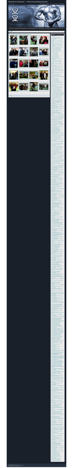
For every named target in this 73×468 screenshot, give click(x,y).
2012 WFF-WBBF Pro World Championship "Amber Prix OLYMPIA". (57, 299)
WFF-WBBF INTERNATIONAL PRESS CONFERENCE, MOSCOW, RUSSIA (56, 334)
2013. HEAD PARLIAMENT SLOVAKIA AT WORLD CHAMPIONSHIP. (56, 250)
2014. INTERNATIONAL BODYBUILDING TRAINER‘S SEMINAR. (56, 238)
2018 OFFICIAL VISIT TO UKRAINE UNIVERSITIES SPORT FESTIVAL (56, 112)
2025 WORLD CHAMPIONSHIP (55, 37)
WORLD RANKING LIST (33, 28)
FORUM (47, 3)
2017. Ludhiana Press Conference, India (56, 146)
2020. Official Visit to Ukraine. (55, 74)
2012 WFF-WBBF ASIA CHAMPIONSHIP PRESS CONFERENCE (56, 359)
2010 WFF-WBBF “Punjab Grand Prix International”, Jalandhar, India (56, 405)
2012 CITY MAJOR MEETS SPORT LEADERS (57, 352)
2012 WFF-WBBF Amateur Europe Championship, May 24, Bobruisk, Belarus (57, 336)
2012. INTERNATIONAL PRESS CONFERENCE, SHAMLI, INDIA (55, 323)
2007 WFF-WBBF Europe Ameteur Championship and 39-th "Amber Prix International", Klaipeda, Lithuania (56, 443)
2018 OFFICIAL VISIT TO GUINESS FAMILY (57, 123)
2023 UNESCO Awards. (54, 52)
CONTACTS (56, 3)
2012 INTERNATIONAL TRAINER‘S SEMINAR (57, 355)
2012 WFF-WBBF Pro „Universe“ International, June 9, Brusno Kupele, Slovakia (57, 328)
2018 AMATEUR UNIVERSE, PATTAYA (56, 95)
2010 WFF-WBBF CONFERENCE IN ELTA (57, 411)
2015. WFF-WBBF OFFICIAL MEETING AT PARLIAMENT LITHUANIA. (56, 184)
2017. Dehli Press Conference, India (56, 149)
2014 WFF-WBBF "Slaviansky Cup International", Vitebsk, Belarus (55, 213)
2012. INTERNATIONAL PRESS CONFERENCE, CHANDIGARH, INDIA (56, 325)
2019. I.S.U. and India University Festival (56, 87)
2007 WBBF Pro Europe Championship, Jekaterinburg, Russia (56, 432)
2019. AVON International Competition (56, 86)
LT (9, 3)
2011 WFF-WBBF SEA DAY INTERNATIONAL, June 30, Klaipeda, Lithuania (57, 378)
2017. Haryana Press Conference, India (56, 148)
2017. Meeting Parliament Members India (56, 147)
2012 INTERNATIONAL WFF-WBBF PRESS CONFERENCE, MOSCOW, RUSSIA (57, 305)
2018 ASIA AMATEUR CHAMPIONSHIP (56, 121)
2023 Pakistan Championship (55, 51)
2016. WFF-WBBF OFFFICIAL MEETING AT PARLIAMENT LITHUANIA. (57, 168)
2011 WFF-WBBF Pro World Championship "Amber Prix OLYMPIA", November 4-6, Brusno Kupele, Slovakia (57, 369)
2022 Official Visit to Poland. (55, 57)
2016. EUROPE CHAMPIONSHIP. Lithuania (57, 166)
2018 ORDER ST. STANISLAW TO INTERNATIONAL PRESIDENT (55, 131)
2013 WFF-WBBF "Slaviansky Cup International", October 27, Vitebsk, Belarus (57, 244)
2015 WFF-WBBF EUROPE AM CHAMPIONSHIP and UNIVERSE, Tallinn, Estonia (57, 191)
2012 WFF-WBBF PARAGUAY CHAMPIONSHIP (55, 345)
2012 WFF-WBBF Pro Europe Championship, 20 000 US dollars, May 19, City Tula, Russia (57, 332)
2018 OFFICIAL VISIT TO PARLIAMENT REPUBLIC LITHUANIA (56, 119)
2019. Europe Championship (55, 80)
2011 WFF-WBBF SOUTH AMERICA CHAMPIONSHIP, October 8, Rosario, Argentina (56, 373)
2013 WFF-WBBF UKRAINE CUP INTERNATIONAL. (55, 257)
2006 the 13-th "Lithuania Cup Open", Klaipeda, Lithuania (56, 457)
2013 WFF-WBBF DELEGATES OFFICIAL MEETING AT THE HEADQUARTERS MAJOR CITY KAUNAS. (57, 277)
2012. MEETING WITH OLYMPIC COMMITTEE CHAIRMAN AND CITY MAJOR (57, 350)
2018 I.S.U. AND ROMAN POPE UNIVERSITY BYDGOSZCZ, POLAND (57, 133)
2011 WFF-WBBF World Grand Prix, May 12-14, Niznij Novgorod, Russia (57, 388)
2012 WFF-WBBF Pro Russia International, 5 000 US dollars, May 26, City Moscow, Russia (57, 330)
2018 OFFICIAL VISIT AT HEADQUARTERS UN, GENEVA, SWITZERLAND (57, 101)
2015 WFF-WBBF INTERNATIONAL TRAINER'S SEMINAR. (56, 199)
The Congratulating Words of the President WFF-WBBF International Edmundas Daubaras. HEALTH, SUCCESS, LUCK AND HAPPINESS (57, 357)
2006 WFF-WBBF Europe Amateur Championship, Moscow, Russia (55, 455)
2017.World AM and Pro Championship (56, 137)
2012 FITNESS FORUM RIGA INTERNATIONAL (55, 349)
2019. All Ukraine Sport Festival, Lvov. (56, 81)
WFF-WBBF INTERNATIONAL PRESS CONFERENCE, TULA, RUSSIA (56, 337)
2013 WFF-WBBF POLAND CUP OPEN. (56, 256)
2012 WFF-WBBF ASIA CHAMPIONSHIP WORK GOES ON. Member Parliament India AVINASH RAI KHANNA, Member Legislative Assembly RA (57, 366)
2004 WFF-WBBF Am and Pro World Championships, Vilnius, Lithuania (56, 460)
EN (11, 3)
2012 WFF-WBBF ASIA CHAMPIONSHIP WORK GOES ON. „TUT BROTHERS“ (56, 363)
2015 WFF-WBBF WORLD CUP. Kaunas (56, 182)
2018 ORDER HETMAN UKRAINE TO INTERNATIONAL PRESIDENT (56, 130)
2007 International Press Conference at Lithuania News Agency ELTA (56, 437)
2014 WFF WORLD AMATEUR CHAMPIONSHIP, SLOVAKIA (55, 205)
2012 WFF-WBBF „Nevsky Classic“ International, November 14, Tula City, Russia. (57, 301)
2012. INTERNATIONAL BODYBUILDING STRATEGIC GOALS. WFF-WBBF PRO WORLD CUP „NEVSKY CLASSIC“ (56, 319)
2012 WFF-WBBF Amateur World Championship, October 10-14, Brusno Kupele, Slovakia (57, 313)
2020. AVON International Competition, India (57, 69)
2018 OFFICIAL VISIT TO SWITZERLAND (56, 126)
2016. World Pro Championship (55, 162)
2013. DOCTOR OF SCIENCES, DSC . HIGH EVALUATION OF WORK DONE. (57, 262)
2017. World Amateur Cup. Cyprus (55, 136)
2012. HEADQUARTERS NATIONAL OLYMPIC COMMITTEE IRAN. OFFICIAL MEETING (57, 321)
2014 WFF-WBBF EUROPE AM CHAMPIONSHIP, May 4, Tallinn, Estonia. (56, 232)
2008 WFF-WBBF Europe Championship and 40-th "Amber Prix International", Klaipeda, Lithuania (57, 430)
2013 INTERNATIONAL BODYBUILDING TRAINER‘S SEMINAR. (56, 297)
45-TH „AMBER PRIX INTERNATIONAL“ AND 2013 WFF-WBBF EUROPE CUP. (57, 274)
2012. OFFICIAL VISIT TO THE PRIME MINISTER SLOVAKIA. (56, 326)
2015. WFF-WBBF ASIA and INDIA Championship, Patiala (55, 176)
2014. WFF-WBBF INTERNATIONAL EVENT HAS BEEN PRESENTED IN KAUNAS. (57, 223)
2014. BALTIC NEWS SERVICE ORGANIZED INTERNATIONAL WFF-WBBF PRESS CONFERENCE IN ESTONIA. (57, 235)
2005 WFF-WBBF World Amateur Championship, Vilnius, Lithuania (55, 458)
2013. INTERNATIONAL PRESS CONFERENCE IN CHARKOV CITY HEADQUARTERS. (56, 272)
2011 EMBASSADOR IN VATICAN (55, 397)
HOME (40, 3)
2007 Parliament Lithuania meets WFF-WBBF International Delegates (57, 447)
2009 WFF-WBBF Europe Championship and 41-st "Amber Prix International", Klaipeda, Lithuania (57, 419)
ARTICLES (11, 28)
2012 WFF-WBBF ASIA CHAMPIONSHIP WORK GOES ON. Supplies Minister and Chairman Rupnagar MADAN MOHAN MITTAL (57, 361)
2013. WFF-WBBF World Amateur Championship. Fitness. (55, 248)
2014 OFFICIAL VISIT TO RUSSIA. (55, 225)
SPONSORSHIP (61, 3)
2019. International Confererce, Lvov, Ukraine (57, 92)
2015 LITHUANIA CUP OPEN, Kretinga (56, 185)
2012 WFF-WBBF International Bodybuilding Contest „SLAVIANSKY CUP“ (57, 306)
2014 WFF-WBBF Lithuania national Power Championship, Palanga (57, 237)
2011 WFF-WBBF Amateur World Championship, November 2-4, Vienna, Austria (57, 371)
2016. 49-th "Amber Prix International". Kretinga (57, 165)
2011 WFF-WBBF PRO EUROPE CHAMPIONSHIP (55, 384)
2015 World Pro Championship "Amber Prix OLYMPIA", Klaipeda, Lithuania (57, 174)
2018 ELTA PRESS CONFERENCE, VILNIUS (57, 118)
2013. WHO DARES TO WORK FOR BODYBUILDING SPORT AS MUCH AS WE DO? (57, 289)
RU (13, 3)
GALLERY (51, 3)
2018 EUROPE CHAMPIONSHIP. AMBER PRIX (57, 94)
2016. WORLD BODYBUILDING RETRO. (56, 171)
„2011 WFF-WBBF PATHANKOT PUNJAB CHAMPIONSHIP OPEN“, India (56, 375)
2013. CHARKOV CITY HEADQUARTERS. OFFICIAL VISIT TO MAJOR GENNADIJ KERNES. (57, 270)
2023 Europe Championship (55, 56)
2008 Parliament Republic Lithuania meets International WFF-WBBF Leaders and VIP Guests (57, 425)
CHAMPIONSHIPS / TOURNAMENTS (20, 28)
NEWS (44, 3)
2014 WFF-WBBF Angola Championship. (56, 202)
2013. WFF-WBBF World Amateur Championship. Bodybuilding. (55, 246)
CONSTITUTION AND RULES (51, 28)
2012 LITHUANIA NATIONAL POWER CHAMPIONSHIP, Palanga (56, 353)
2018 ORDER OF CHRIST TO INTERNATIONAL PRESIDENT (55, 128)
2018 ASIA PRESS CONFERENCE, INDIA (56, 122)
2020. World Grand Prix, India (55, 68)
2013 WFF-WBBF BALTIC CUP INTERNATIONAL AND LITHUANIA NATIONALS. (56, 283)
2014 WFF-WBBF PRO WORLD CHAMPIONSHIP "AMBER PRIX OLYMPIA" (57, 204)
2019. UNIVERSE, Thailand (55, 78)
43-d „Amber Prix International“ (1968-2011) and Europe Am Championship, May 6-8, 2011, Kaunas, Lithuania (57, 390)
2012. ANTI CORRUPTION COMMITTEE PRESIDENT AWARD (56, 308)
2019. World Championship (55, 79)
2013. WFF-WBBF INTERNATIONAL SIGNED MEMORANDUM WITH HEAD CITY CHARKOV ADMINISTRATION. (57, 293)
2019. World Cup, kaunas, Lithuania (56, 75)
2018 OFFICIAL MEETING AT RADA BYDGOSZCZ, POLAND (56, 110)
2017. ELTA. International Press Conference (57, 143)
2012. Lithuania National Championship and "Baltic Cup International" (57, 341)
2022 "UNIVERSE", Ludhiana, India (56, 60)
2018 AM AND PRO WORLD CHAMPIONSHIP (57, 93)
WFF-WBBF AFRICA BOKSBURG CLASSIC (57, 377)
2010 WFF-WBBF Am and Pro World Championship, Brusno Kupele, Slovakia (56, 413)
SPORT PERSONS (41, 28)
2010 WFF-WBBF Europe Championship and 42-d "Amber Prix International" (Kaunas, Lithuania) (57, 408)
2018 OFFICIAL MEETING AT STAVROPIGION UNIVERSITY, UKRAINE (57, 107)
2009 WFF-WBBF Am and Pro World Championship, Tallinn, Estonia (56, 416)
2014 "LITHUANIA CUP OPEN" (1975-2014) (57, 224)
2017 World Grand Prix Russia (55, 138)
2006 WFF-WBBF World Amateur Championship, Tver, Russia (55, 453)
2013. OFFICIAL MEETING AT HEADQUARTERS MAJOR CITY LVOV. (56, 264)
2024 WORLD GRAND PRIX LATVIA (56, 49)
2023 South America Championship (56, 50)
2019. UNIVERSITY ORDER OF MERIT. (56, 91)
